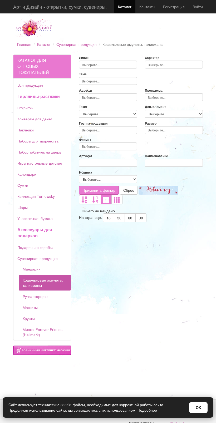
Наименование (156, 156)
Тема (83, 74)
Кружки (29, 318)
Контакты (147, 6)
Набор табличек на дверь (39, 152)
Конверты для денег (34, 118)
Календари (26, 174)
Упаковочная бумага (35, 218)
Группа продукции (93, 123)
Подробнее (147, 410)
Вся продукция (30, 85)
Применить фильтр (98, 190)
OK (198, 407)
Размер (150, 123)
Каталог (124, 6)
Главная (24, 44)
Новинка (85, 172)
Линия (84, 58)
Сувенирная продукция (76, 44)
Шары (22, 207)
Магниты (30, 307)
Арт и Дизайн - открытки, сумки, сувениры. (60, 6)
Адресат (85, 90)
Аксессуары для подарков (34, 233)
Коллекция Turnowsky (36, 196)
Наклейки (25, 129)
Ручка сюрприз (35, 296)
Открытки (25, 107)
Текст (83, 107)
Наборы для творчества (37, 141)
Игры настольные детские (39, 163)
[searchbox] (108, 64)
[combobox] (108, 64)
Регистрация (174, 6)
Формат (85, 139)
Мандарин (32, 269)
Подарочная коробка (35, 247)
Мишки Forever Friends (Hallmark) (42, 332)
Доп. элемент (155, 107)
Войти (198, 6)
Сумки (22, 185)
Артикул (85, 156)
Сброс (128, 190)
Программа (154, 90)
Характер (152, 58)
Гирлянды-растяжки (38, 96)
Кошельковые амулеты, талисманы (43, 282)
